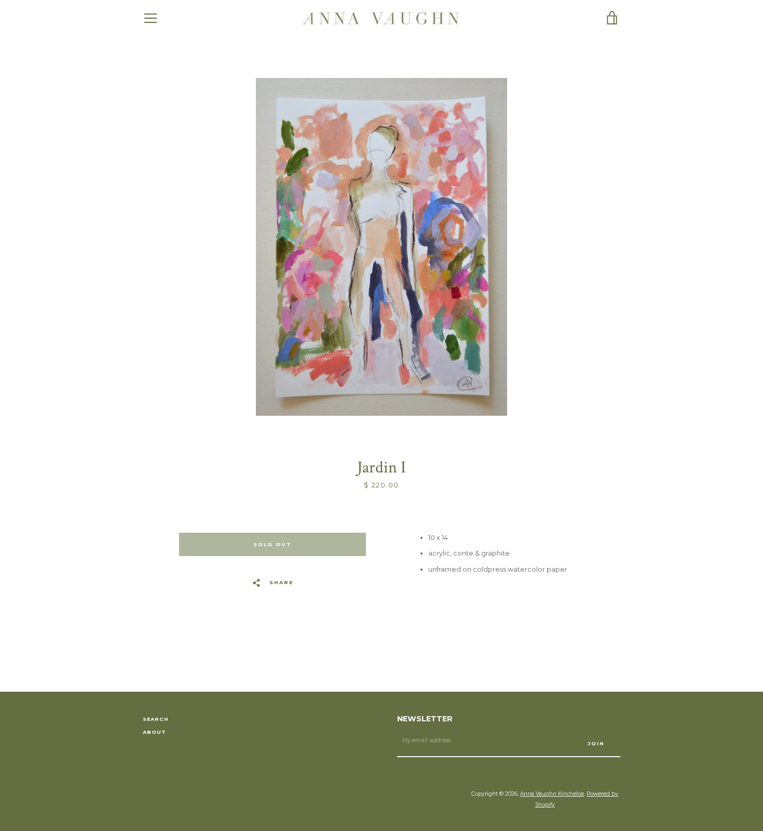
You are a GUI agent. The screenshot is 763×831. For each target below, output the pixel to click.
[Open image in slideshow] (381, 247)
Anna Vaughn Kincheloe (552, 793)
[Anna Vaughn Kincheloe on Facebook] (143, 799)
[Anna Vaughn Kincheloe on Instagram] (160, 799)
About (154, 732)
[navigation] (151, 18)
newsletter (425, 718)
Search (156, 719)
